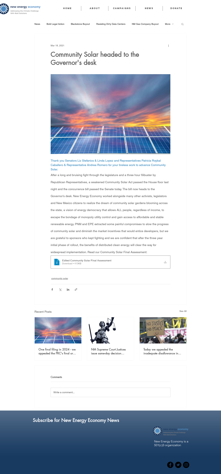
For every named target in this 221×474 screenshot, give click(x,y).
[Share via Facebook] (52, 289)
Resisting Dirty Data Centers (110, 24)
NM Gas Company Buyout (145, 24)
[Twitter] (178, 465)
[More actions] (168, 45)
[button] (94, 8)
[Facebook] (170, 465)
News (37, 24)
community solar (59, 278)
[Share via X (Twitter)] (60, 289)
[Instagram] (186, 465)
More (167, 24)
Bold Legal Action (55, 24)
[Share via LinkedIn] (68, 289)
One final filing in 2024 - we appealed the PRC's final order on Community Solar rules (58, 351)
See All (183, 311)
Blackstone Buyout (80, 24)
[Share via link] (75, 289)
